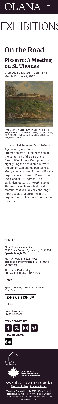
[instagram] (25, 328)
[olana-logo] (23, 4)
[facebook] (8, 328)
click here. (11, 201)
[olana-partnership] (12, 353)
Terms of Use (19, 386)
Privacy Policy (38, 386)
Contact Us (11, 264)
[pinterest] (34, 328)
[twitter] (16, 328)
